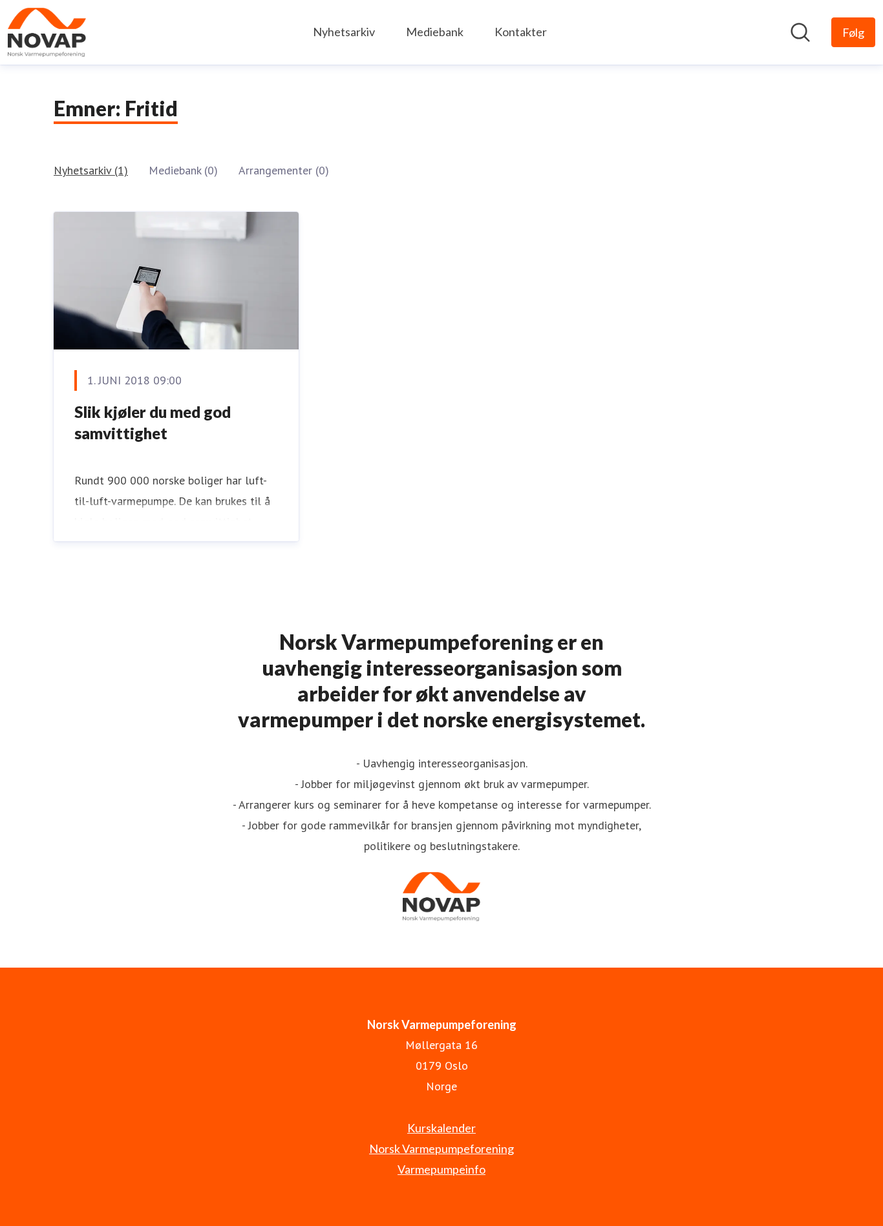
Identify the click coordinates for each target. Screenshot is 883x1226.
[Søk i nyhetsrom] (800, 32)
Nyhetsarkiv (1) (91, 170)
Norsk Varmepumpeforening (441, 1148)
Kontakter (521, 32)
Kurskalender (441, 1128)
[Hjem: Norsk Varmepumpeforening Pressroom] (47, 32)
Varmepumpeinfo (441, 1169)
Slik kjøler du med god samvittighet (152, 422)
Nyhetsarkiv (344, 32)
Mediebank (434, 32)
